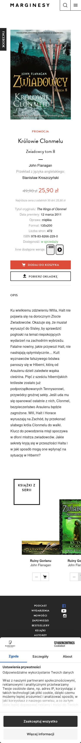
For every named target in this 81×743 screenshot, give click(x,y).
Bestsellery (40, 625)
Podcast (40, 606)
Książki (40, 630)
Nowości (40, 616)
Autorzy (40, 635)
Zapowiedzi (40, 620)
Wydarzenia (40, 611)
